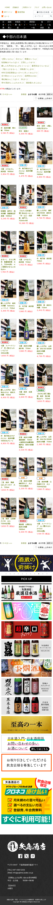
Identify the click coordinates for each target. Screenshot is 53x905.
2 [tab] (10, 573)
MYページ (8, 12)
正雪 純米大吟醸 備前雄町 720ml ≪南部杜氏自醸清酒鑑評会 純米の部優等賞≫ (26, 442)
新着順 (23, 94)
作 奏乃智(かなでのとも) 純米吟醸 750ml (26, 170)
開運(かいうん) (31, 59)
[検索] (51, 16)
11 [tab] (47, 573)
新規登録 (21, 12)
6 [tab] (26, 573)
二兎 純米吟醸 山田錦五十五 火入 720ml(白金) (44, 484)
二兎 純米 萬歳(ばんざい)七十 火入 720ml (8, 484)
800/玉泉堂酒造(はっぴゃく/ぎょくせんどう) (19, 72)
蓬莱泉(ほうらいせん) (40, 66)
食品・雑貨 (42, 25)
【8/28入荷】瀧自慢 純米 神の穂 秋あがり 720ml (44, 396)
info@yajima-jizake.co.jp (23, 873)
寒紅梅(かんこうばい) (10, 79)
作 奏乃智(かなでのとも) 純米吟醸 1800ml (44, 171)
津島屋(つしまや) (27, 69)
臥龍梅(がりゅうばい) (10, 62)
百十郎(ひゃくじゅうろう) (11, 76)
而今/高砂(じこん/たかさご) (12, 83)
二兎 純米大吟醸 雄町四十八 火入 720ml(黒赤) (26, 483)
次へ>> (9, 94)
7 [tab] (30, 573)
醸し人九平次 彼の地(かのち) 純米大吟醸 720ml (8, 392)
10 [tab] (42, 573)
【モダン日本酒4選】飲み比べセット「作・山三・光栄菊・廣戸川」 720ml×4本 (26, 216)
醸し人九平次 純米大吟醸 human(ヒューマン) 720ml (8, 305)
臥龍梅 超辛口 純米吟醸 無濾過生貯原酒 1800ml (8, 213)
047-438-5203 (19, 870)
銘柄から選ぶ (9, 25)
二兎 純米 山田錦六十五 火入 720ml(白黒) (8, 521)
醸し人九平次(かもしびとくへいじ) (15, 66)
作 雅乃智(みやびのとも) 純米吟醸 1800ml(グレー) (8, 438)
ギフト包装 (49, 25)
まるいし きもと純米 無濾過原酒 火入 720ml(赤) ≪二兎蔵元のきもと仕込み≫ (8, 264)
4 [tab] (18, 573)
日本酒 (3, 25)
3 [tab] (14, 573)
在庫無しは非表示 (44, 98)
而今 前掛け (24, 131)
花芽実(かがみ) (31, 76)
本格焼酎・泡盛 (17, 25)
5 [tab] (22, 573)
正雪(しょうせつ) (28, 62)
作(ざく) (24, 79)
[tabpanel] (26, 563)
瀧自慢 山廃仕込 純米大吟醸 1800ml (26, 526)
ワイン (24, 25)
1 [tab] (6, 573)
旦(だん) (19, 59)
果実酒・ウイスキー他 (32, 25)
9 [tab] (38, 573)
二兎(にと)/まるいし (9, 69)
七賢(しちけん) (7, 59)
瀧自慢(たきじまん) (33, 83)
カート (7, 16)
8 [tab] (34, 573)
